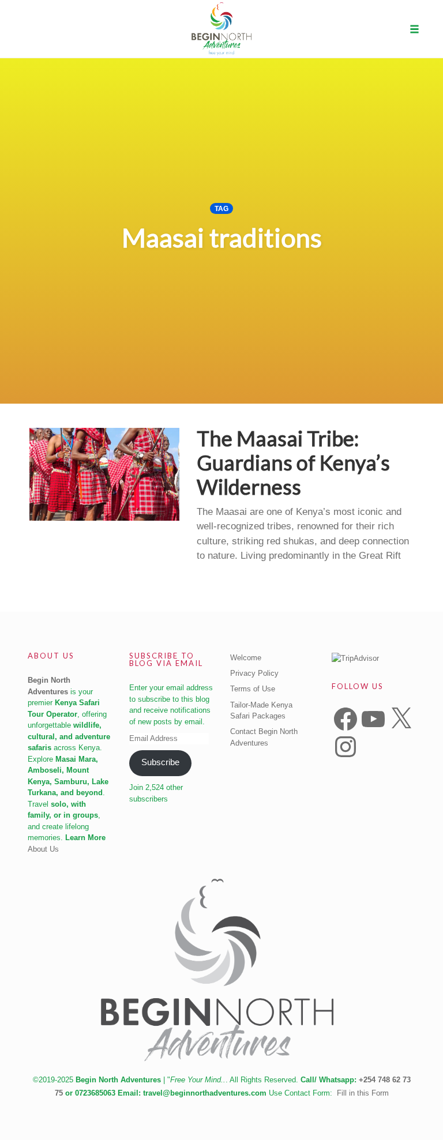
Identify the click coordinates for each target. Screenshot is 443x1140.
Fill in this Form (363, 1093)
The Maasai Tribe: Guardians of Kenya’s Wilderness (293, 462)
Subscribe (160, 762)
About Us (43, 849)
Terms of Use (252, 688)
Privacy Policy (254, 673)
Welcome (245, 657)
